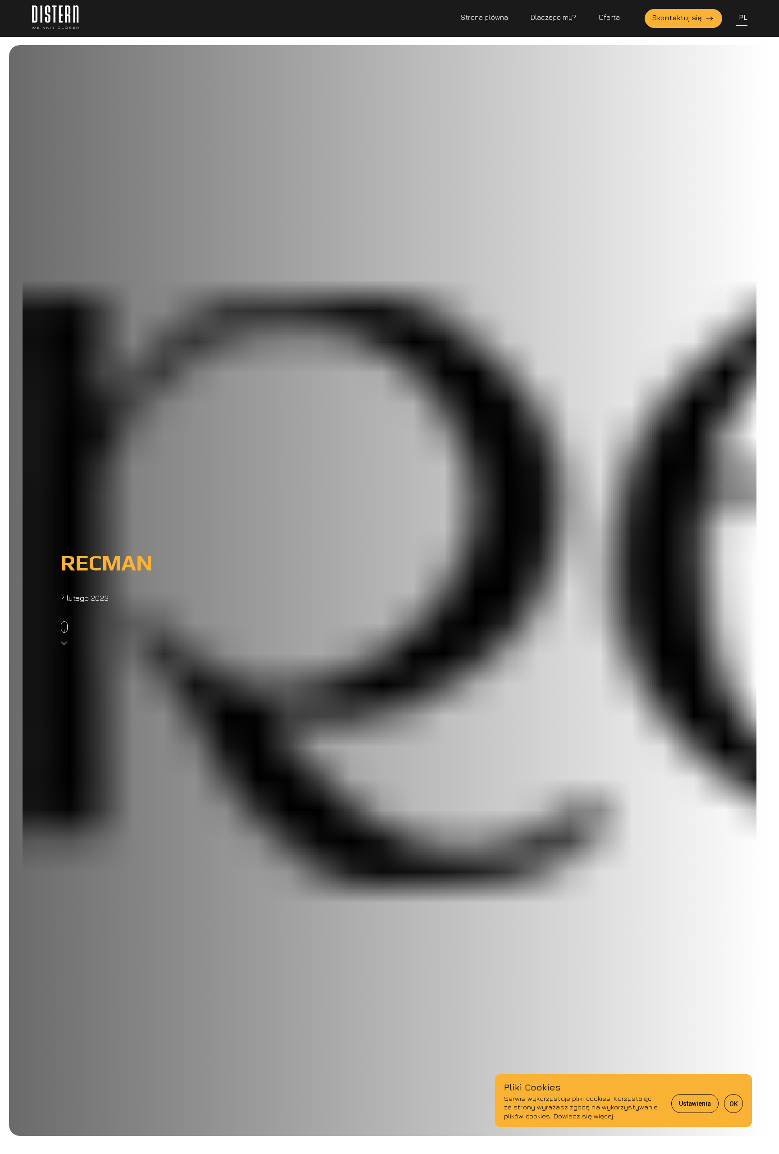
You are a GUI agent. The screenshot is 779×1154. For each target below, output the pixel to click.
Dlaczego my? (553, 17)
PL (743, 17)
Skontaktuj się (678, 18)
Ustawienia (695, 1103)
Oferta (609, 17)
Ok (733, 1104)
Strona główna (484, 17)
